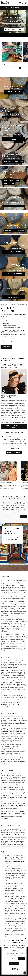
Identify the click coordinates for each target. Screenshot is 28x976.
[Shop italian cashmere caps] (14, 246)
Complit (9, 730)
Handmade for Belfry (18, 675)
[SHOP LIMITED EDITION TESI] (14, 199)
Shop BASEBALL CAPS (11, 180)
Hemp (6, 892)
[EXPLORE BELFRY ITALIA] (14, 21)
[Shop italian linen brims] (14, 154)
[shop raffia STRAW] (14, 110)
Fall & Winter (11, 865)
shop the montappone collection (13, 426)
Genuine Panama (15, 890)
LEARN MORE (6, 346)
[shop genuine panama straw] (14, 132)
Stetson (20, 859)
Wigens (13, 859)
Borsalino (7, 859)
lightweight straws (10, 888)
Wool (14, 870)
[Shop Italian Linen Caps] (14, 88)
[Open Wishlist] (23, 3)
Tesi (13, 672)
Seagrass (7, 890)
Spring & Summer (18, 883)
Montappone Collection (7, 733)
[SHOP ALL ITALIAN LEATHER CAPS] (14, 268)
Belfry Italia (22, 674)
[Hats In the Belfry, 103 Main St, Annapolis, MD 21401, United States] (14, 547)
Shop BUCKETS (9, 183)
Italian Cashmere (21, 870)
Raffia (21, 888)
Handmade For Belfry (18, 857)
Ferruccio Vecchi (16, 730)
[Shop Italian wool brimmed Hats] (14, 290)
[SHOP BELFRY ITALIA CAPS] (14, 223)
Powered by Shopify (14, 974)
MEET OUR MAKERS (14, 452)
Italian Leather (11, 872)
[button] (25, 973)
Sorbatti (17, 672)
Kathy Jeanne (7, 735)
